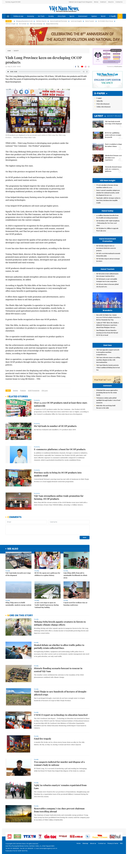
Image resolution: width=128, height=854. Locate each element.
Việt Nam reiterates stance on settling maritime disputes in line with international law (108, 360)
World (103, 16)
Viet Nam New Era (41, 21)
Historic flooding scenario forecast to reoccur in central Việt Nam (58, 670)
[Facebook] (75, 67)
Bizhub (96, 2)
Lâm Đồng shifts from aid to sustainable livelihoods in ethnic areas (75, 575)
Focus (8, 21)
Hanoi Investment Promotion (58, 21)
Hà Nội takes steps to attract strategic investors (108, 260)
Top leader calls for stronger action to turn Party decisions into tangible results (108, 200)
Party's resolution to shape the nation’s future (113, 145)
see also (12, 548)
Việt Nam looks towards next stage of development (18, 574)
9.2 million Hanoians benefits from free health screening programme (107, 216)
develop (15, 390)
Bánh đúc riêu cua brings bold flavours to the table (105, 407)
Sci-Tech (41, 16)
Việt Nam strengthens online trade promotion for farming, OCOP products (58, 497)
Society (51, 16)
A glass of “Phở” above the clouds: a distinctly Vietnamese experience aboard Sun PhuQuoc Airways (107, 325)
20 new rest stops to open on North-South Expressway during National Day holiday (46, 604)
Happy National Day (52, 24)
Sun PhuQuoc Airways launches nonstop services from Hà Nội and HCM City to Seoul (107, 332)
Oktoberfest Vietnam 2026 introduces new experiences (113, 158)
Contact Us (119, 2)
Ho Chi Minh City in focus (105, 21)
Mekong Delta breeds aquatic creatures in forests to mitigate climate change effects (60, 623)
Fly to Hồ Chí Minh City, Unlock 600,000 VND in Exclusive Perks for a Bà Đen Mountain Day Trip (108, 317)
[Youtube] (82, 66)
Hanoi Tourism (89, 21)
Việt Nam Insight (11, 24)
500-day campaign (36, 24)
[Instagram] (85, 66)
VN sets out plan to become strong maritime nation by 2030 (107, 186)
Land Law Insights (76, 21)
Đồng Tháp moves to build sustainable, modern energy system (18, 603)
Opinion (94, 16)
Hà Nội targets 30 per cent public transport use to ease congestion (106, 280)
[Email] (89, 66)
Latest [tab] (98, 116)
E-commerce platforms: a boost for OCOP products (60, 449)
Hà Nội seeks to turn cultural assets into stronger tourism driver (107, 275)
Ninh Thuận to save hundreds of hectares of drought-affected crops (60, 693)
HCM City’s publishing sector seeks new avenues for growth (113, 135)
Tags (8, 390)
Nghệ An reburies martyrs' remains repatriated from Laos (60, 787)
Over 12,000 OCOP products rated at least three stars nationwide (60, 404)
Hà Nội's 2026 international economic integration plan (108, 254)
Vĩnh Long (45, 390)
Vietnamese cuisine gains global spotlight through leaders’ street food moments (108, 400)
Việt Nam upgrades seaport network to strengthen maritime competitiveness (107, 352)
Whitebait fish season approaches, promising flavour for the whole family (107, 392)
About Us (111, 2)
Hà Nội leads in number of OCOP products (55, 425)
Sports (72, 16)
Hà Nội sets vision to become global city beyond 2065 (107, 285)
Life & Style (62, 16)
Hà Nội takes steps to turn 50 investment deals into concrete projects (106, 248)
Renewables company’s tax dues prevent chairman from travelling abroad (59, 810)
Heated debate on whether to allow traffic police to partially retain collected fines (59, 646)
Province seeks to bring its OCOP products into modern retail (58, 474)
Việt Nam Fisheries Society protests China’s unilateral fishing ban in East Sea (108, 367)
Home (9, 51)
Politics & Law (18, 16)
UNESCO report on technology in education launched (61, 714)
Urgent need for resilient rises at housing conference (75, 603)
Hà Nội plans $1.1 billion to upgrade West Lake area (107, 229)
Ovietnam (103, 2)
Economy (30, 16)
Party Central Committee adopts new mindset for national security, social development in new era (108, 192)
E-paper (99, 93)
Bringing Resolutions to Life (24, 21)
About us (93, 843)
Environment (82, 16)
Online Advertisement (103, 107)
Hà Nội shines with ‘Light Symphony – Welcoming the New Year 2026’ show (108, 223)
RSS (121, 843)
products (23, 390)
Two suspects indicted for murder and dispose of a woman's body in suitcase (59, 763)
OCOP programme (33, 390)
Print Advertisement (103, 104)
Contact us (102, 843)
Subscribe (99, 101)
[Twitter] (78, 67)
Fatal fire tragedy (42, 738)
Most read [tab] (114, 116)
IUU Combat (22, 24)
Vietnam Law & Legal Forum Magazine (80, 2)
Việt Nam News (64, 9)
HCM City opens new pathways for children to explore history (47, 574)
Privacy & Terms (113, 843)
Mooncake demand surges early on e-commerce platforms (113, 169)
